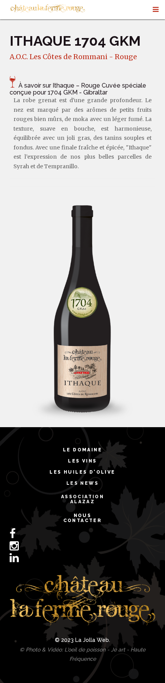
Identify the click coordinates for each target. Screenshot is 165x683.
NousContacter (82, 518)
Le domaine (82, 450)
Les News (82, 483)
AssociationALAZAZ (82, 499)
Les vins (82, 461)
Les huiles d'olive (82, 472)
